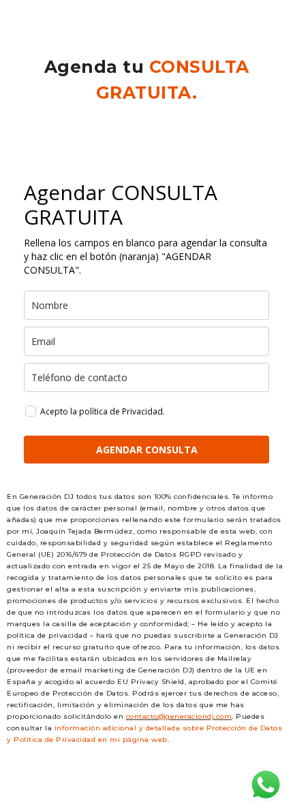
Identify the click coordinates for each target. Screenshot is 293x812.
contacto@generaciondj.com (179, 716)
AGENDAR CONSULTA (147, 449)
